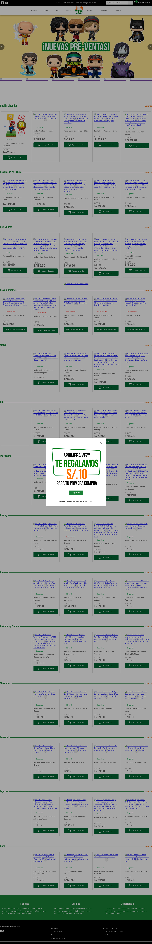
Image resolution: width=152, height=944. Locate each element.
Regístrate (76, 493)
